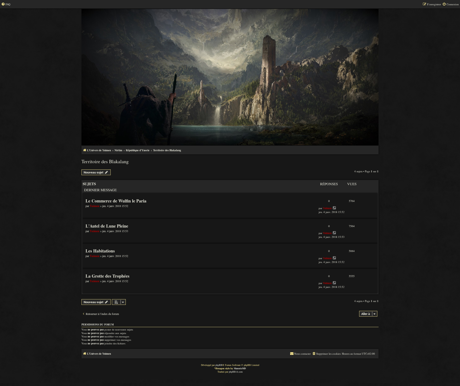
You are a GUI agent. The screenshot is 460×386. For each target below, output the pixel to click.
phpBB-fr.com (236, 371)
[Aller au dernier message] (334, 208)
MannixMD (240, 368)
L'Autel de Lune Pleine (107, 226)
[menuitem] (5, 4)
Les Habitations (100, 251)
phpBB (218, 365)
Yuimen (94, 206)
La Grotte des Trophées (107, 276)
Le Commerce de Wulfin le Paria (116, 201)
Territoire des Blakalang (105, 161)
